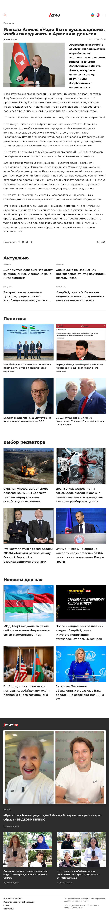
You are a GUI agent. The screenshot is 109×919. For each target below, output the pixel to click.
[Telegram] (31, 242)
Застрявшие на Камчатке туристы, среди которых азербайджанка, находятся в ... (26, 296)
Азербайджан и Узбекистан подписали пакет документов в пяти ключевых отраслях (80, 296)
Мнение (7, 264)
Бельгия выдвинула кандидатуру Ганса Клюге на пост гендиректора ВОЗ (27, 419)
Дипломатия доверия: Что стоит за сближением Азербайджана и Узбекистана (28, 274)
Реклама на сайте (12, 899)
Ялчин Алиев (10, 39)
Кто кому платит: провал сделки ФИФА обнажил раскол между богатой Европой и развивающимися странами (28, 555)
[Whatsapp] (27, 242)
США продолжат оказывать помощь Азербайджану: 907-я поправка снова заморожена (26, 691)
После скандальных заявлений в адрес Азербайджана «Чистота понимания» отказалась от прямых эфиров (79, 632)
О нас (6, 905)
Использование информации (19, 902)
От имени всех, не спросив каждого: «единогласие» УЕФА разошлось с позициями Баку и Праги (80, 555)
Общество (7, 287)
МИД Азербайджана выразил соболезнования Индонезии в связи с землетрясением (26, 630)
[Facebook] (19, 242)
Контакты (8, 909)
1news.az (74, 901)
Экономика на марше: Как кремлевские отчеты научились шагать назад (80, 274)
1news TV (7, 810)
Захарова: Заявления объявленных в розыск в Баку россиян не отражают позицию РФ (80, 693)
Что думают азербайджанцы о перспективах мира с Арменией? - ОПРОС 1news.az (78, 874)
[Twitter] (23, 242)
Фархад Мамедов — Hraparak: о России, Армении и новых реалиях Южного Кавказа (79, 368)
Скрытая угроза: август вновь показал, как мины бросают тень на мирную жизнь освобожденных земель (25, 495)
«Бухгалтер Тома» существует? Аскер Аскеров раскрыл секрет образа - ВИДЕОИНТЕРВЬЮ (52, 817)
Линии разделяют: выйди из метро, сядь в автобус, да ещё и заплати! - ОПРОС (25, 874)
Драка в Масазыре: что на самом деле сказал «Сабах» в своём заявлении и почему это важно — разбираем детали (79, 495)
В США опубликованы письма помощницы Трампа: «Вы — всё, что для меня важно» (80, 421)
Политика (8, 23)
